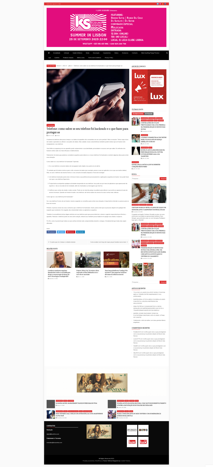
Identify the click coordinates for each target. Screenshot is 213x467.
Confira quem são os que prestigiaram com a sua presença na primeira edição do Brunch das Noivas (149, 334)
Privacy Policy (109, 57)
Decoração (96, 53)
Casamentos (107, 53)
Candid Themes (125, 461)
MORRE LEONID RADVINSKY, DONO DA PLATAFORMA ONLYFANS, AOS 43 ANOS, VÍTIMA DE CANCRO (149, 315)
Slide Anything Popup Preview (150, 53)
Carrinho (56, 57)
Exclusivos (125, 53)
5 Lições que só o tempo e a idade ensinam (62, 242)
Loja (49, 57)
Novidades (149, 114)
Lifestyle (66, 53)
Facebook (165, 4)
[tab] (138, 113)
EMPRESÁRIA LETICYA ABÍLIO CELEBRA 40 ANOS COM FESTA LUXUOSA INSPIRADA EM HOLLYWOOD (149, 301)
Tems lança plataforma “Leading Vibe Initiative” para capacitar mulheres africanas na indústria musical (116, 272)
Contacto (135, 53)
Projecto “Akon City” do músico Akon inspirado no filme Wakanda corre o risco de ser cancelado (87, 272)
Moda (87, 53)
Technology (50, 125)
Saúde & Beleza (77, 53)
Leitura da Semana (158, 243)
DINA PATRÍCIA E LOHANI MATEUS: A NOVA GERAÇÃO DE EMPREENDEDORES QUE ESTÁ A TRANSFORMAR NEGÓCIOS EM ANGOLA (148, 308)
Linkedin (81, 232)
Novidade (160, 120)
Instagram (160, 4)
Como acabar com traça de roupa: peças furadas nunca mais (108, 242)
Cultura (126, 400)
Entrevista (143, 120)
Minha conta (80, 57)
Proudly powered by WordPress (92, 461)
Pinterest (71, 232)
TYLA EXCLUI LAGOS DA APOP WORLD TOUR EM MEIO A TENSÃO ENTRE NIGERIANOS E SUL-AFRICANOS (149, 294)
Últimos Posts (138, 114)
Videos (116, 53)
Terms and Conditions (94, 57)
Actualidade (56, 53)
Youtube (163, 4)
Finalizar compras (68, 57)
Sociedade (70, 400)
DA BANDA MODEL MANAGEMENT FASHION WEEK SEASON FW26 (76, 403)
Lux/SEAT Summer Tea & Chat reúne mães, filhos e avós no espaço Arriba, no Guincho (153, 139)
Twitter (158, 4)
